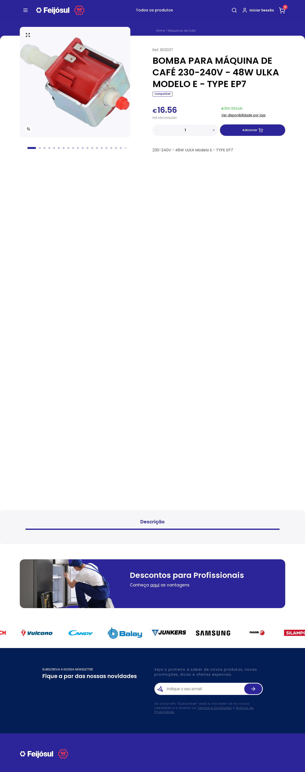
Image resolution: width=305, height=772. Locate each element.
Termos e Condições (214, 708)
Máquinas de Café (181, 31)
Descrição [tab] (152, 521)
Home (160, 31)
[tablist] (152, 522)
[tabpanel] (152, 535)
